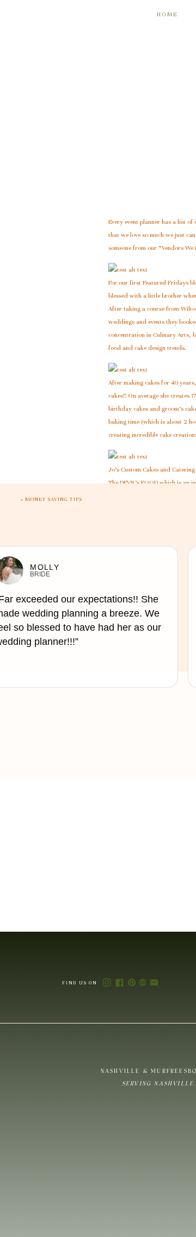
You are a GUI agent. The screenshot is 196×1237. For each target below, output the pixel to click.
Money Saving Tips (53, 499)
